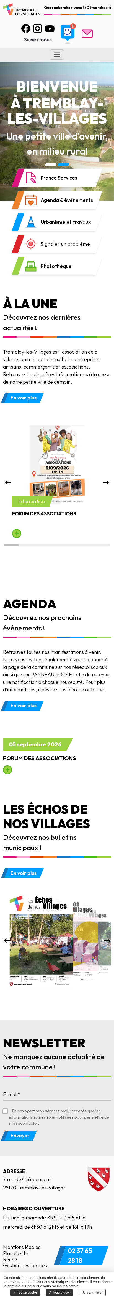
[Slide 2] (63, 164)
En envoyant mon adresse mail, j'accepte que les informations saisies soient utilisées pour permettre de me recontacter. (59, 1117)
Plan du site (15, 1253)
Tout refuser (60, 1293)
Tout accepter (26, 1293)
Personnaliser (92, 1293)
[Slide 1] (50, 164)
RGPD (10, 1259)
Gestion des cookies (25, 1265)
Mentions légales (21, 1247)
